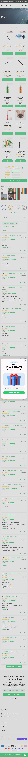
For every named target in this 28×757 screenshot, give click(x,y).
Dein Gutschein (14, 362)
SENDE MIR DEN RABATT (14, 392)
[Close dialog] (25, 360)
